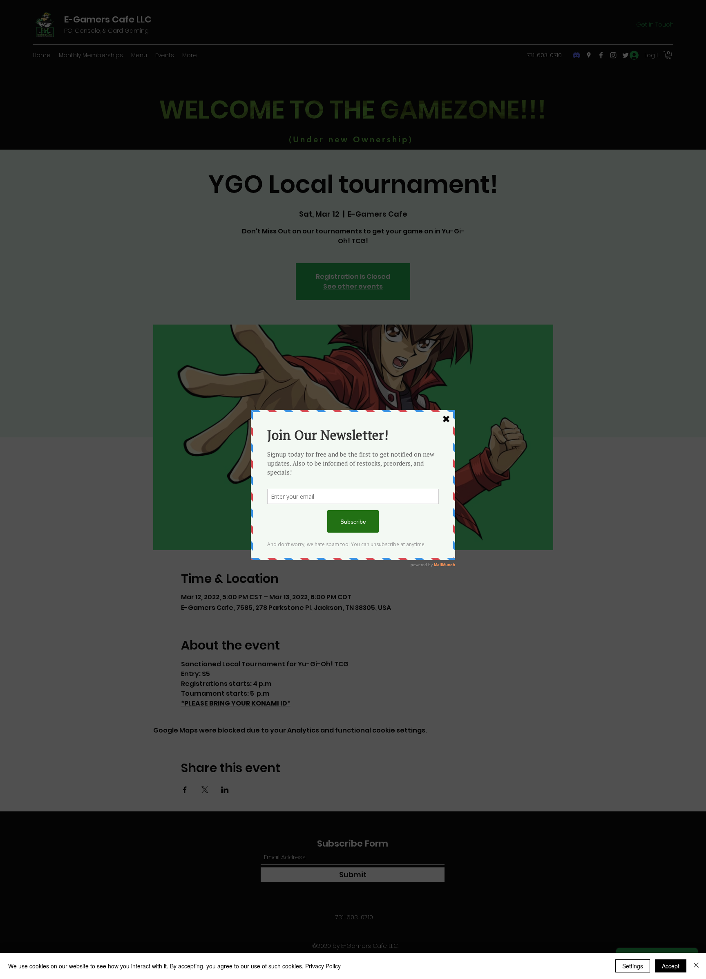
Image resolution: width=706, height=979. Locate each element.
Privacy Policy (323, 966)
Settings (632, 966)
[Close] (696, 965)
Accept (670, 966)
